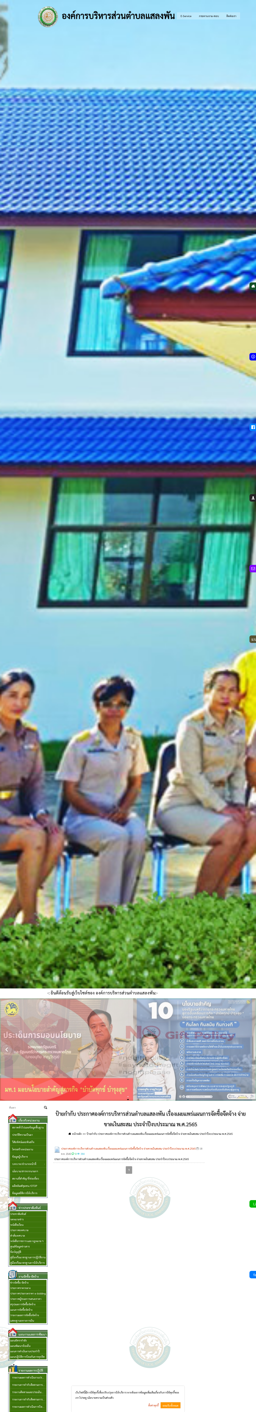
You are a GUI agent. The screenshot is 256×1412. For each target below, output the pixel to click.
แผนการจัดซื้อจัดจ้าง (21, 1309)
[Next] (249, 1049)
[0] (127, 1096)
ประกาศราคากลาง (20, 1288)
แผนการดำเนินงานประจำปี (25, 1351)
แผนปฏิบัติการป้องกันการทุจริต (27, 1356)
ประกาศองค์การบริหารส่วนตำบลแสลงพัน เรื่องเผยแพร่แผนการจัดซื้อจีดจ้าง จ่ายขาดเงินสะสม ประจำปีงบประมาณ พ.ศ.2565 (128, 1148)
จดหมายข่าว (17, 1219)
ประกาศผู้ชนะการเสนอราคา (25, 1298)
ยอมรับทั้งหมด (170, 1405)
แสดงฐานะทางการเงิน (22, 1320)
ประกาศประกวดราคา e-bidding (28, 1293)
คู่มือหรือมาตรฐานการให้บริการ (27, 1262)
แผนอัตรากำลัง (18, 1340)
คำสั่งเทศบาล (17, 1235)
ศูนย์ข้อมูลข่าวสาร (20, 1246)
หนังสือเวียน (16, 1224)
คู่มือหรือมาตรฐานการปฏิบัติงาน (28, 1257)
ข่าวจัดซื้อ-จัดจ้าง (19, 1282)
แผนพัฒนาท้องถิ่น (20, 1345)
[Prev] (7, 1049)
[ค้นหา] (46, 1107)
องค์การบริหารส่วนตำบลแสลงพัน (117, 15)
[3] (128, 1096)
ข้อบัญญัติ (15, 1251)
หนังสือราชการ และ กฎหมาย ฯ (26, 1241)
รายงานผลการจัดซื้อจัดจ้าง (24, 1315)
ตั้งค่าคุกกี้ (153, 1405)
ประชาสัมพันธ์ (18, 1213)
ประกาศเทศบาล (19, 1230)
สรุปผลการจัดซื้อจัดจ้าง (22, 1304)
